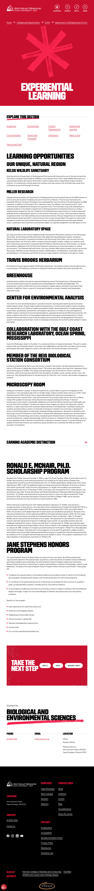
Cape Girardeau (48, 788)
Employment (46, 827)
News (60, 788)
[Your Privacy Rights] (4, 887)
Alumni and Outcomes (32, 137)
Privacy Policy (47, 843)
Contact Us (11, 826)
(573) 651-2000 (12, 820)
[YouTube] (21, 836)
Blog (60, 804)
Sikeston (44, 804)
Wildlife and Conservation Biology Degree (40, 874)
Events (61, 799)
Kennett (44, 799)
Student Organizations (54, 127)
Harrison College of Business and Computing (41, 871)
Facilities (67, 871)
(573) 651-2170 (12, 739)
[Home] (24, 8)
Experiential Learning (74, 127)
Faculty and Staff (14, 144)
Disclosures (46, 848)
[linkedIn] (17, 836)
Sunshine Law (47, 853)
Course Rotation (14, 135)
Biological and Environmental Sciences (41, 714)
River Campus (47, 793)
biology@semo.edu (42, 739)
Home (9, 22)
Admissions (53, 135)
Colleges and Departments (28, 22)
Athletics (62, 793)
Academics (11, 126)
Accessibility (46, 832)
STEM (47, 22)
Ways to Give (74, 135)
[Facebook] (8, 836)
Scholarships (33, 126)
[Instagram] (12, 836)
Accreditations (64, 809)
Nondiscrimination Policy (52, 837)
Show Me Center (65, 814)
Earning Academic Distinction (31, 442)
